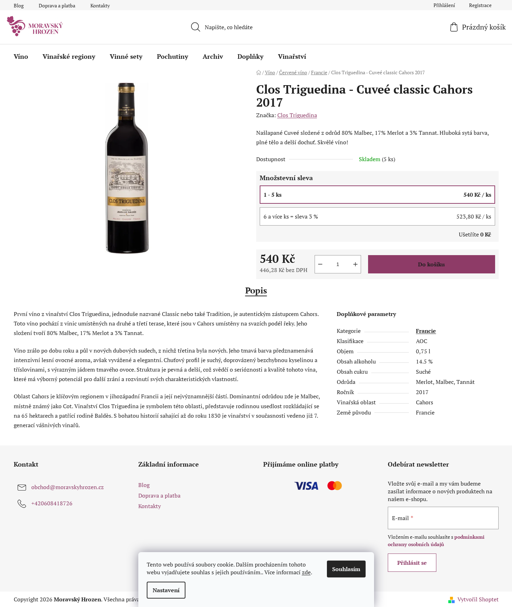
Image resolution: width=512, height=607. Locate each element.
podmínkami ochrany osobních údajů (436, 540)
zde (306, 572)
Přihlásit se (412, 563)
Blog (19, 5)
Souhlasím (346, 569)
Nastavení (166, 590)
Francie (426, 331)
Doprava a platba (57, 5)
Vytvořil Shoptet (478, 599)
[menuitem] (21, 56)
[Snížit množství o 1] (320, 264)
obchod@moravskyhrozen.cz (67, 487)
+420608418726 (51, 503)
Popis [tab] (256, 290)
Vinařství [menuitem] (292, 56)
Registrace (480, 5)
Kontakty (100, 5)
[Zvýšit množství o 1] (355, 264)
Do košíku (431, 264)
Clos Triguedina (297, 115)
